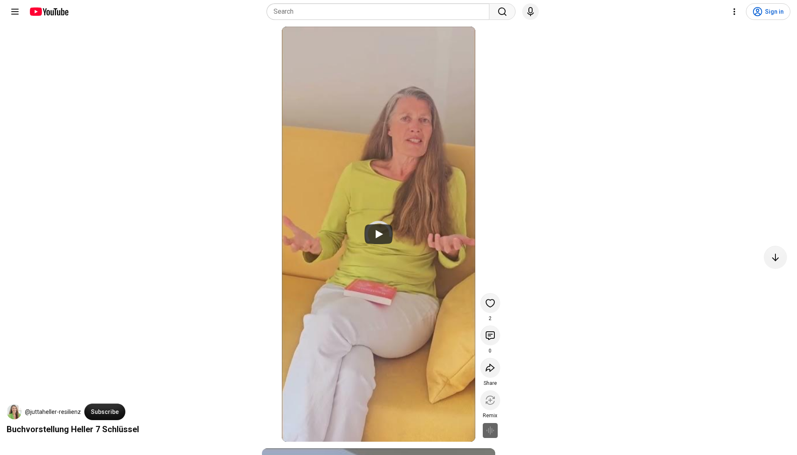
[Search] (502, 11)
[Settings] (734, 12)
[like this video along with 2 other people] (490, 303)
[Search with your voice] (530, 11)
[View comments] (490, 335)
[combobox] (380, 12)
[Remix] (490, 400)
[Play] (378, 234)
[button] (14, 411)
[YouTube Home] (48, 11)
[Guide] (15, 12)
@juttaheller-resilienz (53, 412)
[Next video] (775, 257)
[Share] (490, 368)
